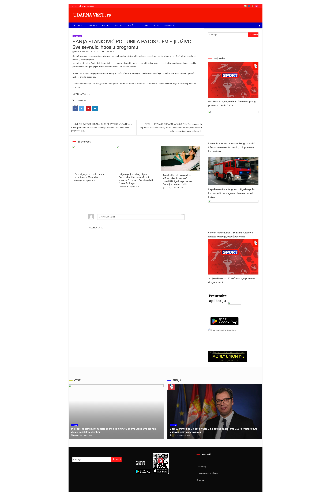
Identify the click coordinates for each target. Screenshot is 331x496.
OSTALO (168, 25)
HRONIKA (119, 25)
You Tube (252, 6)
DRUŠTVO (132, 25)
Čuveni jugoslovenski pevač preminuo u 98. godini (89, 176)
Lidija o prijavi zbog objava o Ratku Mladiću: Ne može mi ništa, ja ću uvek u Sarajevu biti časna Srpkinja (136, 179)
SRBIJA (74, 425)
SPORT (156, 25)
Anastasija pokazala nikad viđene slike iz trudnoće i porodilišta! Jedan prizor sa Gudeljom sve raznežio (177, 180)
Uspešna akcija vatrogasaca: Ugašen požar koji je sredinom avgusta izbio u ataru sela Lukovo (231, 193)
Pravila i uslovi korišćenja (208, 473)
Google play (245, 6)
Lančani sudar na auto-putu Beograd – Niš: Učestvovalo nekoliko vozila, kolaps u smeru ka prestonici (232, 147)
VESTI (80, 25)
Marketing (201, 466)
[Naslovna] (74, 25)
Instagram (256, 6)
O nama (200, 480)
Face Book (249, 6)
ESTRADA (77, 36)
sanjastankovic (80, 100)
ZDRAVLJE (92, 25)
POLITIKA (106, 25)
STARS (145, 25)
